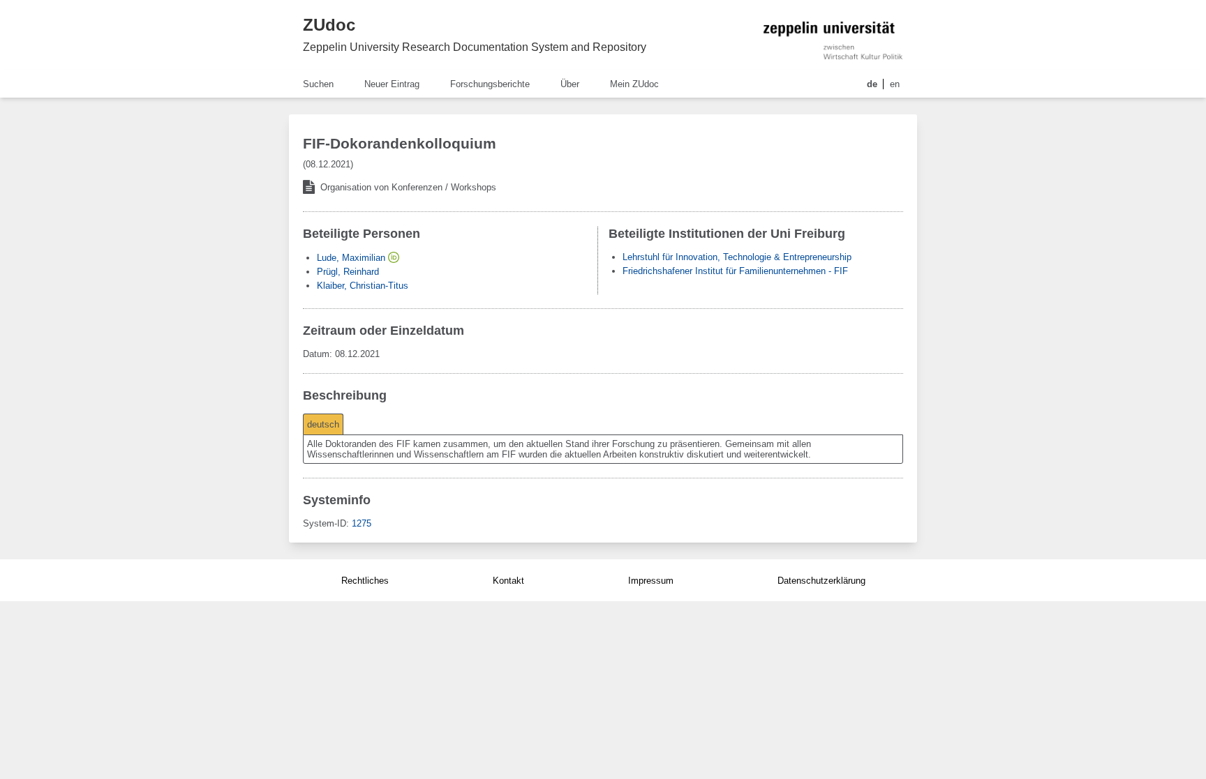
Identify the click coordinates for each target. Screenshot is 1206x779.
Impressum (650, 580)
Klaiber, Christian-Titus (362, 285)
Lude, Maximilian (351, 257)
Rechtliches (365, 580)
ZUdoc (329, 24)
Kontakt (508, 580)
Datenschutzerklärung (821, 580)
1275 (361, 523)
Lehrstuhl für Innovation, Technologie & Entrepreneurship (737, 257)
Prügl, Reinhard (348, 271)
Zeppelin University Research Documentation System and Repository (474, 47)
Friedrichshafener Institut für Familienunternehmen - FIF (735, 271)
